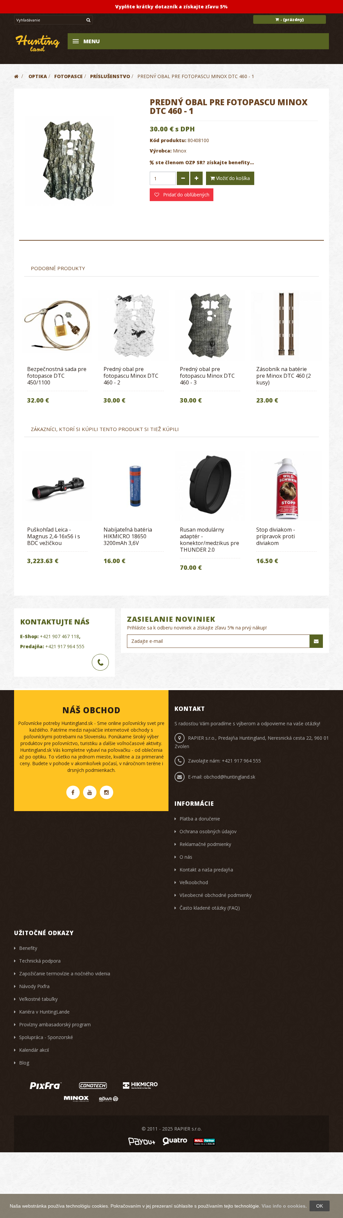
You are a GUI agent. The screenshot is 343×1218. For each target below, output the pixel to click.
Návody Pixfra (34, 986)
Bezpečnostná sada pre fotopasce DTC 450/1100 (56, 376)
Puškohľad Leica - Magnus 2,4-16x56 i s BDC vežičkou (53, 536)
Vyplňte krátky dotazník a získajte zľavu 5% (171, 6)
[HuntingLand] (38, 43)
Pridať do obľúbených (185, 194)
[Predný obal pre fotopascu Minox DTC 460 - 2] (133, 325)
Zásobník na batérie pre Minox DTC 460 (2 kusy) (283, 376)
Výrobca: (161, 150)
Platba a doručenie (200, 818)
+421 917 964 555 (64, 646)
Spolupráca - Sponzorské (46, 1037)
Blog (24, 1062)
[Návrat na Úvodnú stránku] (16, 76)
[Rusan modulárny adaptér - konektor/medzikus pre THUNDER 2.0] (210, 486)
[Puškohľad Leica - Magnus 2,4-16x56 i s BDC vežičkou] (57, 486)
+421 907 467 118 (59, 636)
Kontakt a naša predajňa (206, 869)
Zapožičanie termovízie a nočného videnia (64, 973)
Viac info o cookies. (284, 1206)
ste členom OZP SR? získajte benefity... (204, 162)
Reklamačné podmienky (205, 844)
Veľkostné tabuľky (38, 999)
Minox (179, 150)
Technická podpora (40, 961)
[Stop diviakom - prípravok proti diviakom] (286, 486)
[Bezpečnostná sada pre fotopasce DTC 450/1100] (57, 325)
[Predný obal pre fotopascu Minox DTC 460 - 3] (210, 325)
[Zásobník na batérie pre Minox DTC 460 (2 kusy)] (286, 325)
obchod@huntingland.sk (229, 777)
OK (319, 1206)
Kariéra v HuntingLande (44, 1012)
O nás (186, 857)
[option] (57, 351)
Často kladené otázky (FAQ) (210, 908)
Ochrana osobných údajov (208, 831)
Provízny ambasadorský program (55, 1024)
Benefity (28, 948)
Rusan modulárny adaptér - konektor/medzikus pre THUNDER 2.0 (209, 539)
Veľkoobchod (194, 882)
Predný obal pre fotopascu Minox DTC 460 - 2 (131, 376)
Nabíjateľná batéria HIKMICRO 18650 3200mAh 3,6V (128, 536)
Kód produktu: (168, 140)
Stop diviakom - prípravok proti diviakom (275, 536)
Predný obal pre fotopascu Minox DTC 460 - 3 (207, 376)
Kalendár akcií (34, 1050)
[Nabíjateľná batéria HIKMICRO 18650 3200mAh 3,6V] (133, 486)
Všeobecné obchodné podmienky (216, 895)
